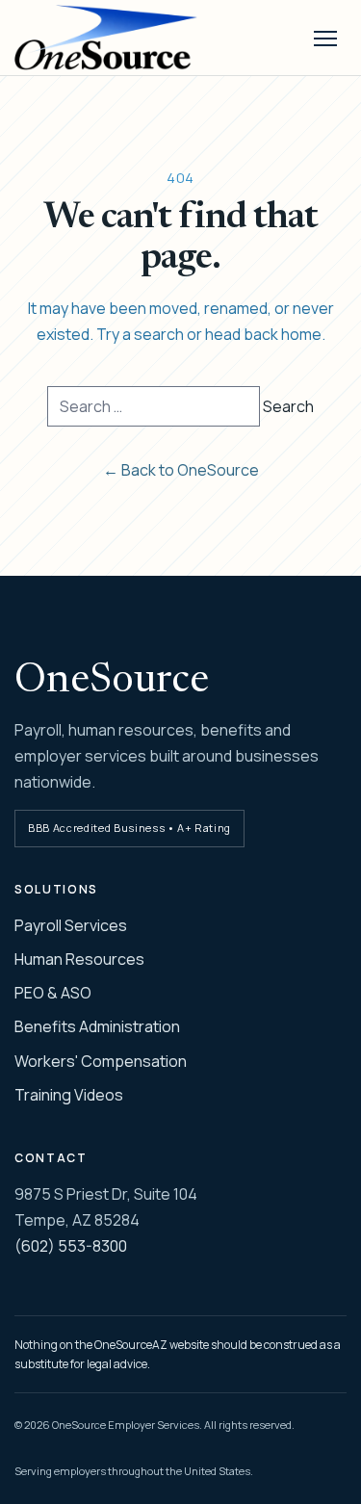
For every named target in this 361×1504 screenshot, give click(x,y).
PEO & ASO (52, 992)
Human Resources (79, 959)
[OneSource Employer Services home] (127, 37)
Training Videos (68, 1094)
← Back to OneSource (181, 469)
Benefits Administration (97, 1026)
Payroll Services (70, 925)
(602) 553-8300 (70, 1246)
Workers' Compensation (100, 1061)
